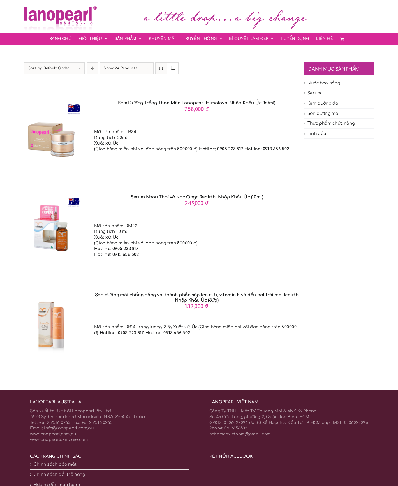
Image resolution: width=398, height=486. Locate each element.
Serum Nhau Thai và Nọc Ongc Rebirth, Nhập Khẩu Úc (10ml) (197, 197)
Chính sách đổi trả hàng (59, 474)
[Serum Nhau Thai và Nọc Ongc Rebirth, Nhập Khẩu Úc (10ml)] (50, 197)
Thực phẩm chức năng (331, 123)
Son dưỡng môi (323, 113)
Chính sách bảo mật (55, 464)
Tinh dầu (316, 133)
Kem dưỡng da (322, 103)
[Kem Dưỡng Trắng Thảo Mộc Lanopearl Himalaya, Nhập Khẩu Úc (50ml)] (50, 103)
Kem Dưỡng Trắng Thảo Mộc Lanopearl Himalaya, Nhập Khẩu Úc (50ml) (196, 103)
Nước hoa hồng (323, 83)
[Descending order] (92, 68)
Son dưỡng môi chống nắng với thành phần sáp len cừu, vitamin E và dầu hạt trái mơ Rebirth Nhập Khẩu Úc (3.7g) (197, 298)
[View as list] (172, 68)
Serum (314, 93)
